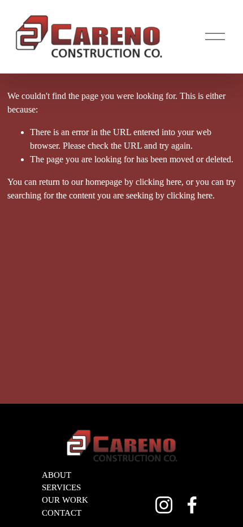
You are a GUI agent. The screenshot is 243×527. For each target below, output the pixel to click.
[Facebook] (192, 505)
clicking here (158, 182)
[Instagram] (164, 505)
